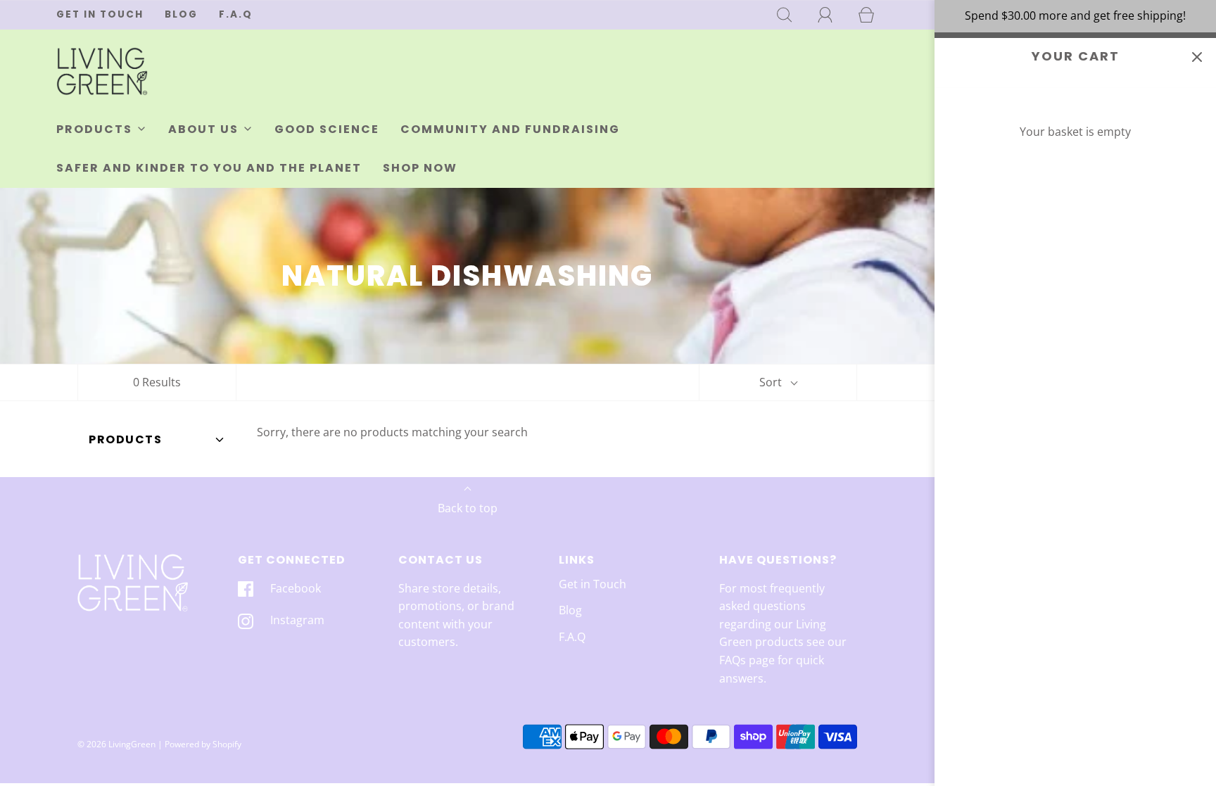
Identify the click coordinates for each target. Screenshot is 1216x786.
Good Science (326, 129)
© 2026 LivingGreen (116, 744)
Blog (181, 14)
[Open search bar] (785, 14)
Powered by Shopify (203, 744)
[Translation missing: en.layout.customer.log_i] (825, 15)
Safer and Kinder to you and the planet (209, 168)
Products (125, 439)
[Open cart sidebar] (1196, 57)
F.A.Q (236, 14)
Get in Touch (100, 14)
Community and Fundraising (510, 129)
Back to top (468, 508)
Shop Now (420, 168)
